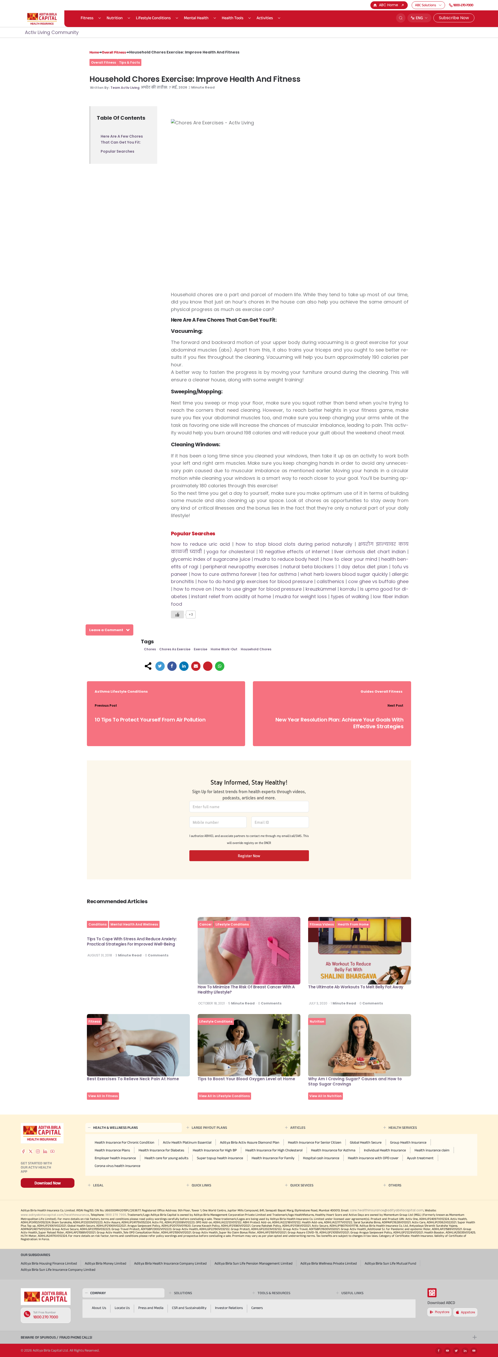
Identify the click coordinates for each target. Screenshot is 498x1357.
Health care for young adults (166, 1158)
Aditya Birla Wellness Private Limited (328, 1263)
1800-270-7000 (463, 5)
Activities (265, 18)
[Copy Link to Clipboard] (207, 666)
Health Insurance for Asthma (333, 1150)
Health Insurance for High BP (215, 1150)
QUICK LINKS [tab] (201, 1185)
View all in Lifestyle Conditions (224, 1096)
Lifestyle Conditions (153, 18)
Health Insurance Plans (112, 1150)
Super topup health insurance (220, 1158)
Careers (257, 1308)
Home (94, 52)
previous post (106, 705)
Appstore (468, 1312)
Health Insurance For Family (273, 1158)
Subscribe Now (454, 18)
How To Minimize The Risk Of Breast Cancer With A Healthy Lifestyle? (246, 989)
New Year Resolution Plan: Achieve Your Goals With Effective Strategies (339, 723)
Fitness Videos (322, 924)
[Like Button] (177, 614)
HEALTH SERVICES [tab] (403, 1127)
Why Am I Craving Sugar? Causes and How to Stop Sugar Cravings (355, 1081)
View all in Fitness (103, 1096)
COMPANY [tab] (98, 1293)
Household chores (256, 649)
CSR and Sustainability (189, 1308)
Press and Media (150, 1308)
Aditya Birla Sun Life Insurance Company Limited (58, 1269)
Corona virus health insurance (117, 1166)
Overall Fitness (114, 52)
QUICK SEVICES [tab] (301, 1185)
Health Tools (232, 18)
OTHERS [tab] (395, 1185)
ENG (419, 18)
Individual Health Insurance (385, 1150)
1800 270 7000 (45, 1317)
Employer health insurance (115, 1158)
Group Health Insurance (408, 1142)
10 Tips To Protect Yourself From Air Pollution (150, 719)
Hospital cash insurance (321, 1158)
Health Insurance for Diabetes (161, 1150)
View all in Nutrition (325, 1096)
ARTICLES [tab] (297, 1127)
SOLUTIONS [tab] (183, 1293)
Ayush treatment (420, 1158)
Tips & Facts (129, 62)
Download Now (47, 1183)
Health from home (353, 924)
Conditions (97, 924)
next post (395, 705)
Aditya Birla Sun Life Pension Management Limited (254, 1263)
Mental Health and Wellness (134, 924)
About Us (99, 1308)
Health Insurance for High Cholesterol (273, 1150)
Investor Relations (229, 1308)
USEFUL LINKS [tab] (352, 1293)
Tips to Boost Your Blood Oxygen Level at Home (246, 1079)
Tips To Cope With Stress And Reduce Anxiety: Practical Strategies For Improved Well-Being (132, 941)
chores (150, 649)
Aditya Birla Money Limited (105, 1263)
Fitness (87, 18)
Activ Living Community (52, 32)
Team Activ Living (125, 87)
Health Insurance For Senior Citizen (314, 1142)
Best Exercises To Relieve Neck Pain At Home (133, 1079)
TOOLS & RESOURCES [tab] (274, 1293)
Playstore (442, 1312)
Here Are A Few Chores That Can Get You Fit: (122, 139)
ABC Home (388, 5)
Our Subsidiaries (35, 1255)
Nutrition (115, 18)
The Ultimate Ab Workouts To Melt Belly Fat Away (355, 987)
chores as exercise (174, 649)
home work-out (224, 649)
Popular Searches (117, 151)
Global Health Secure (366, 1142)
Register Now (249, 855)
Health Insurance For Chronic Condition (124, 1142)
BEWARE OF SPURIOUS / (56, 1337)
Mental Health (196, 18)
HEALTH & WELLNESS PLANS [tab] (115, 1127)
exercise (200, 649)
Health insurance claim (431, 1150)
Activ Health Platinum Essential (187, 1142)
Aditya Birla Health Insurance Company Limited (170, 1263)
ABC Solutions (425, 5)
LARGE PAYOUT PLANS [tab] (209, 1127)
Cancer (205, 924)
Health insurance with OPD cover (373, 1158)
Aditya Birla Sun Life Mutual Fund (390, 1263)
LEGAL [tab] (98, 1185)
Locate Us (122, 1308)
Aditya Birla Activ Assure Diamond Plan (249, 1142)
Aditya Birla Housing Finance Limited (49, 1263)
